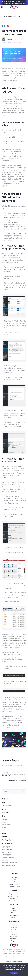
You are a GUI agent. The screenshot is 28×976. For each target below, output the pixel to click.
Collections (6, 799)
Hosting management (8, 857)
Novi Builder (13, 938)
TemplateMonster (13, 925)
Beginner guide (7, 42)
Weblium (13, 932)
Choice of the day (14, 901)
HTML (4, 809)
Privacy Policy (13, 882)
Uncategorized (7, 840)
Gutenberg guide (7, 854)
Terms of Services (13, 884)
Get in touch (13, 877)
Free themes (13, 898)
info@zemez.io (16, 961)
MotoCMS (13, 929)
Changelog (13, 917)
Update (4, 827)
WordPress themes (13, 896)
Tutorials (13, 913)
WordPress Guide (16, 42)
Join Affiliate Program (13, 886)
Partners (13, 879)
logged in (10, 765)
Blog (13, 908)
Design (4, 802)
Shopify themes (13, 894)
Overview (4, 819)
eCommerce (6, 806)
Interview (5, 812)
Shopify (4, 836)
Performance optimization (9, 862)
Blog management (7, 849)
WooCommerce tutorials (9, 865)
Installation (5, 860)
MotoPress (13, 934)
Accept (14, 973)
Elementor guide (6, 852)
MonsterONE (13, 936)
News (4, 816)
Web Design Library (13, 941)
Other (4, 833)
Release (4, 822)
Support (13, 910)
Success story (6, 824)
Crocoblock (13, 927)
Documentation (13, 915)
